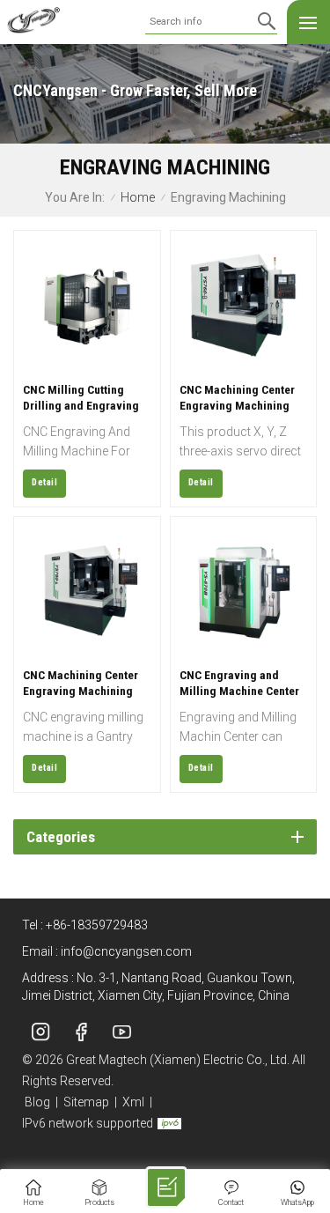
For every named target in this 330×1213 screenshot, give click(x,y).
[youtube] (121, 1031)
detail (44, 482)
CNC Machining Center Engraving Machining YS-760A (80, 683)
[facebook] (80, 1031)
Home (138, 197)
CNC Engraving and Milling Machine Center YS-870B (239, 683)
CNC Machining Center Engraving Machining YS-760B (237, 397)
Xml (133, 1102)
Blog (37, 1102)
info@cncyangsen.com (126, 951)
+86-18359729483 (97, 925)
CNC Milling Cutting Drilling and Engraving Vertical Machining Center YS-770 (81, 397)
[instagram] (40, 1031)
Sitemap (86, 1102)
